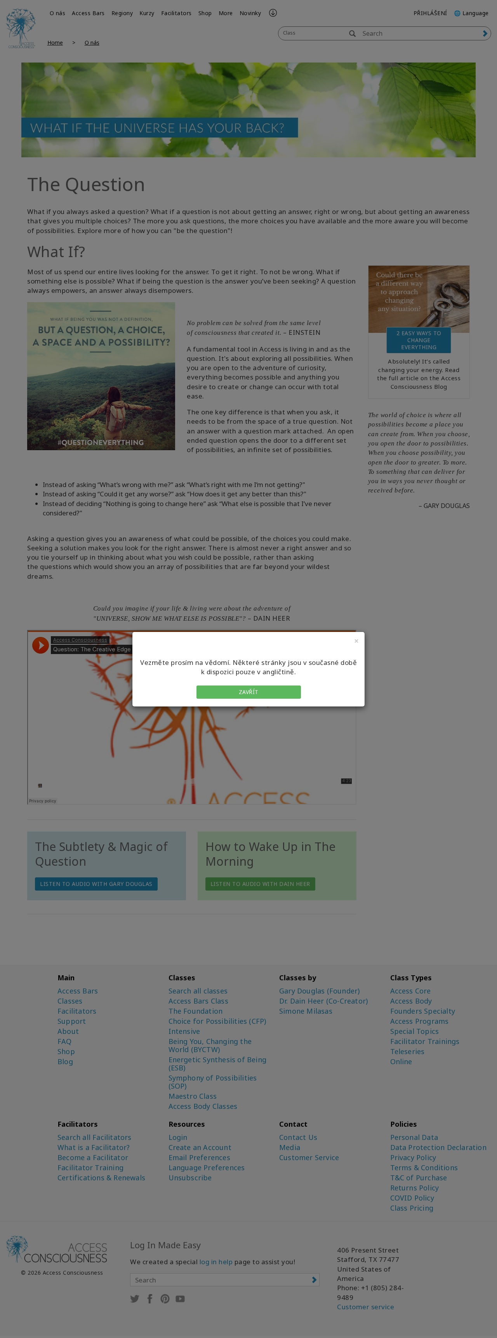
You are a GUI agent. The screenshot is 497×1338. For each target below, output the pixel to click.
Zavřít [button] (249, 692)
